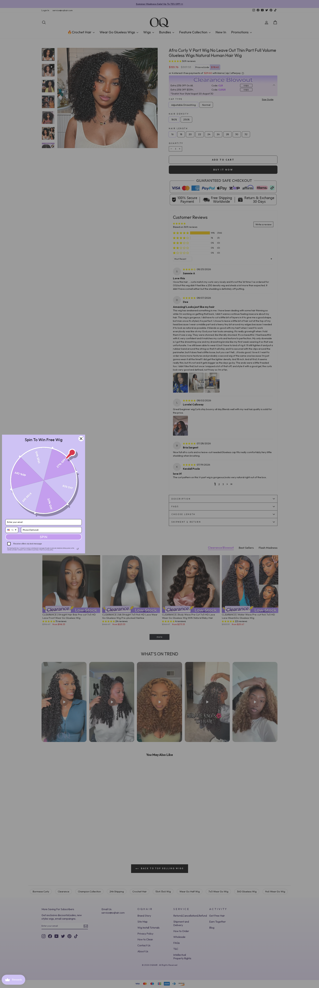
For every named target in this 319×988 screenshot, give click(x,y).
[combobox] (11, 530)
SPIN (43, 537)
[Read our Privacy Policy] (78, 549)
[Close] (81, 439)
